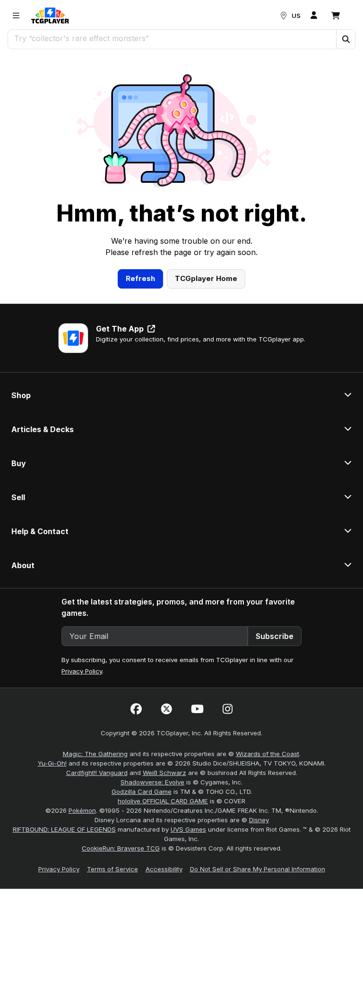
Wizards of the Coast (267, 754)
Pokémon (82, 810)
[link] (50, 16)
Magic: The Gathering (95, 754)
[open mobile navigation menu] (16, 15)
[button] (345, 39)
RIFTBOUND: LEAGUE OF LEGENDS (64, 829)
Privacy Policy (81, 671)
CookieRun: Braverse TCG (121, 848)
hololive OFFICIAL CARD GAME (163, 801)
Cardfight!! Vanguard (97, 772)
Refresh (140, 278)
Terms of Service (112, 869)
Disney (259, 820)
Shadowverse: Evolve (152, 782)
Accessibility (164, 869)
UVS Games (188, 829)
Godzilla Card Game (142, 791)
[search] (172, 38)
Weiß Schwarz (164, 772)
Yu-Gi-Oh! (52, 763)
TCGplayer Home (206, 278)
